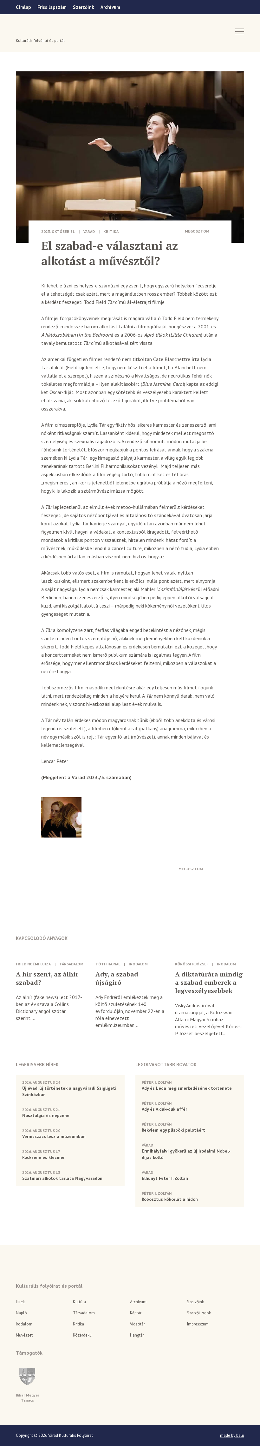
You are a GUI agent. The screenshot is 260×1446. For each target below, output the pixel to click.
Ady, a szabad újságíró (116, 978)
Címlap (23, 7)
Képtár (135, 1313)
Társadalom (71, 964)
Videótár (137, 1324)
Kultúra (79, 1302)
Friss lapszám (52, 7)
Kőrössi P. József (191, 964)
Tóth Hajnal (107, 964)
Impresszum (198, 1324)
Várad (34, 31)
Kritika (111, 231)
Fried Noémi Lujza (33, 964)
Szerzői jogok (199, 1313)
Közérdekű (82, 1335)
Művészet (24, 1335)
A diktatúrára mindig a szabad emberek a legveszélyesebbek (209, 982)
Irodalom (138, 964)
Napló (21, 1313)
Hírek (20, 1302)
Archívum (110, 7)
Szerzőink (83, 7)
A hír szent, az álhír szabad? (47, 978)
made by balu (232, 1435)
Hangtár (137, 1335)
